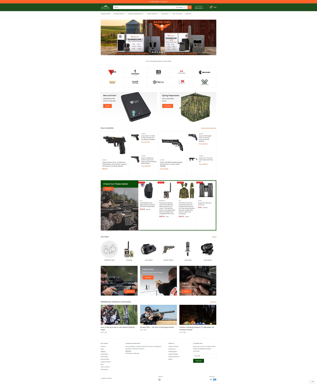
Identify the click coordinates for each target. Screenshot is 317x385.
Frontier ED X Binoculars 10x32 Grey (204, 203)
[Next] (215, 205)
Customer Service (106, 361)
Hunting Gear (172, 349)
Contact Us (188, 13)
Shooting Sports (172, 351)
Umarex (104, 160)
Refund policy (104, 369)
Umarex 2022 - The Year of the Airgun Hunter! (157, 327)
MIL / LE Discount (177, 13)
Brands (170, 359)
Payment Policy (105, 359)
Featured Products (106, 13)
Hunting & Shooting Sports (135, 13)
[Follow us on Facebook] (159, 380)
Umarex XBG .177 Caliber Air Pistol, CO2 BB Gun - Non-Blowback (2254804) (148, 137)
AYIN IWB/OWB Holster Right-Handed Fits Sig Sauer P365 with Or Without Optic (147, 204)
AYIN (141, 200)
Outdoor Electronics (173, 356)
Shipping (103, 351)
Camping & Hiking (118, 13)
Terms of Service (105, 367)
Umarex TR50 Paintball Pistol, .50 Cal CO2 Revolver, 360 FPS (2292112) (205, 138)
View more (213, 302)
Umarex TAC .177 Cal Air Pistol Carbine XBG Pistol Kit (206, 159)
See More (108, 188)
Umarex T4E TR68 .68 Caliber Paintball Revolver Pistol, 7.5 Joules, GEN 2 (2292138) (171, 164)
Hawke (200, 200)
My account (198, 8)
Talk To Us (128, 351)
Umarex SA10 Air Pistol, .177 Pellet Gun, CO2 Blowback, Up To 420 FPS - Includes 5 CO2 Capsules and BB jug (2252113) (114, 164)
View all (214, 237)
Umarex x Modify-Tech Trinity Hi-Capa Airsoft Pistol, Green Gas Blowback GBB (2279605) (149, 160)
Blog (102, 364)
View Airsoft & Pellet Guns (209, 128)
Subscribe (199, 360)
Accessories (164, 13)
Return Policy (104, 356)
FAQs (102, 349)
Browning (162, 200)
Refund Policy (104, 354)
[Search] (190, 7)
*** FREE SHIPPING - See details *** (158, 1)
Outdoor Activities (151, 13)
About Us (103, 346)
